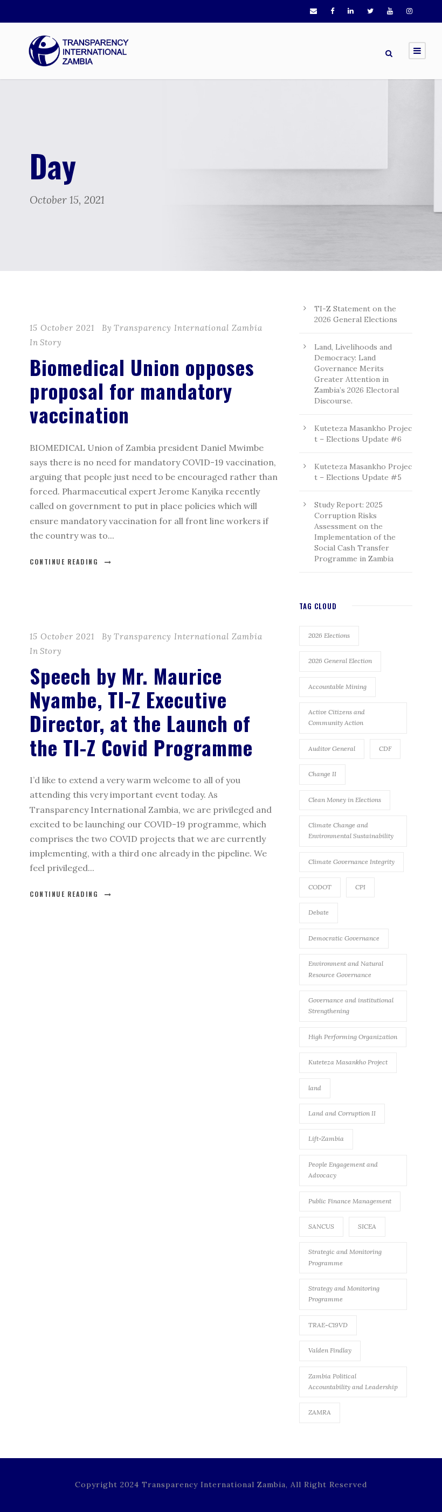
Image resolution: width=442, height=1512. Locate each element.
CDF (385, 748)
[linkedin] (351, 11)
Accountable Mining (337, 686)
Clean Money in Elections (344, 800)
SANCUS (321, 1226)
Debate (318, 912)
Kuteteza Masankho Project (348, 1062)
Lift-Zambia (326, 1138)
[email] (313, 11)
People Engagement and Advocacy (343, 1169)
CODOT (320, 887)
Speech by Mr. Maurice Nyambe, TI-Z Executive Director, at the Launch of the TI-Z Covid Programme (141, 711)
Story (51, 342)
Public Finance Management (349, 1201)
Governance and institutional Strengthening (350, 1005)
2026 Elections (329, 635)
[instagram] (409, 11)
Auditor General (331, 748)
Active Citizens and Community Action (336, 717)
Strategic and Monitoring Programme (345, 1257)
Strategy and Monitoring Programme (343, 1293)
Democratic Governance (343, 938)
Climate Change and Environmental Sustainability (350, 830)
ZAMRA (319, 1412)
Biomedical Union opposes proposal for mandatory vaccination (142, 391)
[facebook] (332, 11)
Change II (322, 774)
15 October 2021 (62, 328)
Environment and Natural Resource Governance (345, 968)
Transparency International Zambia (188, 328)
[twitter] (370, 11)
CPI (360, 887)
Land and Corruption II (342, 1113)
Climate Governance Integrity (351, 862)
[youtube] (390, 11)
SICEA (367, 1226)
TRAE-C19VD (328, 1325)
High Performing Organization (352, 1037)
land (314, 1088)
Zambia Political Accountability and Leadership (353, 1381)
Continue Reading (64, 561)
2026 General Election (340, 661)
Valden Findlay (329, 1350)
